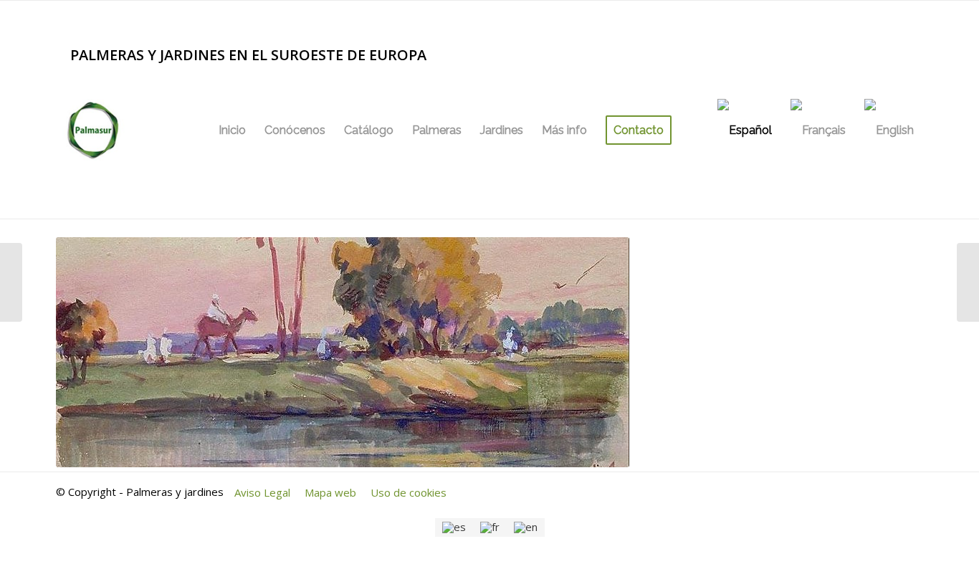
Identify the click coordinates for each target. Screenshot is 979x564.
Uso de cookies (408, 492)
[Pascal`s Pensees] (968, 282)
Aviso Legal (262, 492)
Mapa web (330, 492)
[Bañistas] (11, 282)
